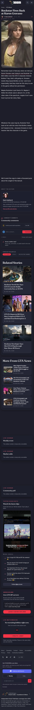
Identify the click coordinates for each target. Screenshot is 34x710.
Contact (15, 650)
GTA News (9, 7)
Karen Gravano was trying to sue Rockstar (15, 73)
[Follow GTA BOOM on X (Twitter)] (3, 657)
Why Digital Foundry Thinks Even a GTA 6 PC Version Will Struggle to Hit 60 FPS (21, 368)
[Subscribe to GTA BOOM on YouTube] (7, 657)
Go (29, 680)
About (2, 650)
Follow (21, 650)
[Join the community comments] (32, 16)
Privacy (3, 652)
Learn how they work (14, 606)
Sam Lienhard (8, 16)
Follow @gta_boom (17, 584)
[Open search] (27, 2)
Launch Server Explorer (17, 611)
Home (2, 7)
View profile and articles (10, 209)
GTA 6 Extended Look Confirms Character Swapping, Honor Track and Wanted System (20, 401)
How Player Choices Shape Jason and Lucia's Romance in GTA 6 (21, 389)
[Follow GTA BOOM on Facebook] (14, 657)
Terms (8, 652)
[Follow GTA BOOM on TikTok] (10, 657)
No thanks (5, 686)
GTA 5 (14, 254)
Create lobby (17, 636)
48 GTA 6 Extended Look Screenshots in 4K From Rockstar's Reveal (21, 379)
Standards (9, 650)
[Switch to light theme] (31, 2)
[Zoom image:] (17, 44)
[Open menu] (2, 2)
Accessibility (28, 650)
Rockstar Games (24, 254)
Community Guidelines (17, 652)
